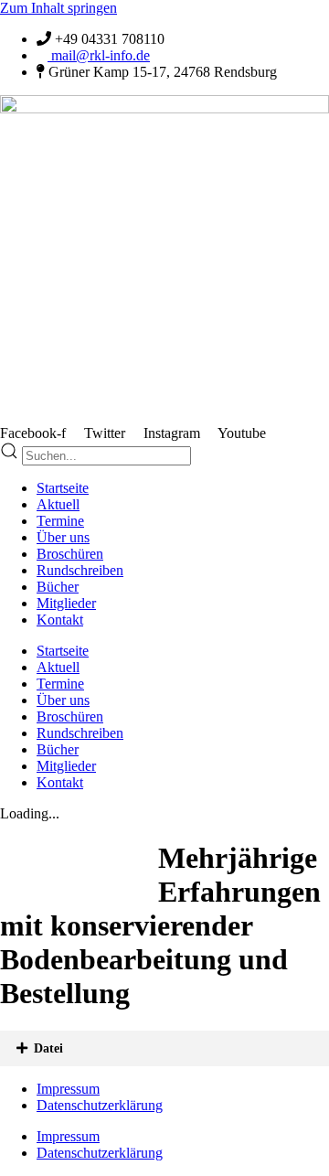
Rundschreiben (80, 570)
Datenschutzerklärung (100, 1105)
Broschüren (70, 553)
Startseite (63, 488)
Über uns (63, 537)
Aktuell (58, 504)
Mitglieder (66, 603)
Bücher (58, 586)
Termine (60, 521)
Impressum (68, 1088)
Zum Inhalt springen (58, 8)
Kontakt (60, 619)
